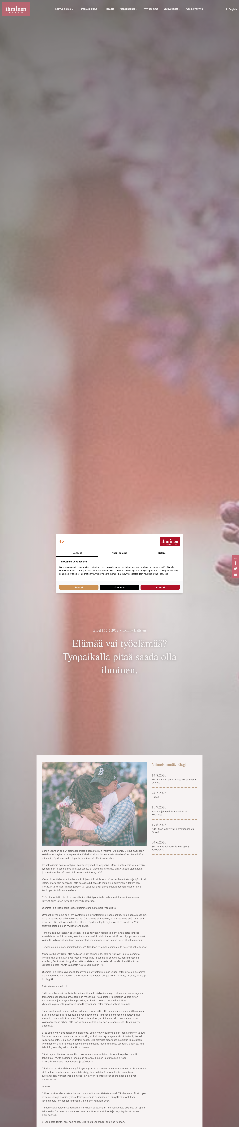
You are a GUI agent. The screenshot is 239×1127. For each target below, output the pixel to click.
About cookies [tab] (119, 553)
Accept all (160, 587)
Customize (119, 587)
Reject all (79, 587)
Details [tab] (162, 553)
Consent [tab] (77, 553)
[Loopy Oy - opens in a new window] (61, 541)
